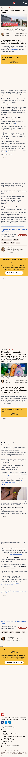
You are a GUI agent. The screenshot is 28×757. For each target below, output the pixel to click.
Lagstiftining (5, 242)
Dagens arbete (15, 49)
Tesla (18, 242)
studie (11, 632)
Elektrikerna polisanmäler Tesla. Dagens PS (12, 226)
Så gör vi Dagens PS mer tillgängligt (10, 745)
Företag (11, 7)
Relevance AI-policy (6, 738)
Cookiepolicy (4, 734)
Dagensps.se (4, 7)
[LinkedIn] (9, 722)
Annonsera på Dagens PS (7, 740)
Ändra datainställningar (6, 747)
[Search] (23, 3)
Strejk (12, 242)
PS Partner (4, 743)
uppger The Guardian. (16, 554)
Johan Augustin (10, 637)
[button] (14, 493)
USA (23, 632)
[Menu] (26, 3)
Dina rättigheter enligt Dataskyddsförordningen (13, 736)
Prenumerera (22, 235)
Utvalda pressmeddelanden (8, 728)
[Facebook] (2, 722)
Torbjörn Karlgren (11, 248)
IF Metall (16, 239)
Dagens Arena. (10, 151)
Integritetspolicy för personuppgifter (10, 733)
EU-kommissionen (6, 239)
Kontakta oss (4, 729)
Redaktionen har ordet (6, 741)
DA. (16, 123)
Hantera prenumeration (6, 726)
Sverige (18, 632)
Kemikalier (4, 632)
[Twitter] (6, 722)
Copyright (3, 731)
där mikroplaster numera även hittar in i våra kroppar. (11, 482)
